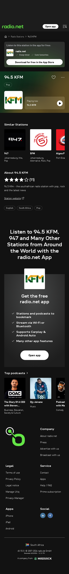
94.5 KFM (31, 105)
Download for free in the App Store (34, 62)
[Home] (5, 36)
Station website (12, 198)
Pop (8, 85)
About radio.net (48, 436)
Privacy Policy (13, 479)
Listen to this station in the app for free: (28, 45)
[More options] (63, 77)
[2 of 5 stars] (11, 179)
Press (43, 442)
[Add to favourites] (53, 77)
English (9, 208)
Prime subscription (50, 492)
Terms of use (13, 473)
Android (10, 528)
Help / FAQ (46, 485)
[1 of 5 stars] (6, 179)
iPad (8, 522)
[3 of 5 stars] (16, 179)
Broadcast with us (50, 455)
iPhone (9, 516)
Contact (44, 473)
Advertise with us (49, 449)
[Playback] (60, 103)
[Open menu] (65, 26)
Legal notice (12, 485)
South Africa (25, 208)
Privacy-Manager (15, 498)
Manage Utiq (12, 492)
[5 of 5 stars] (26, 179)
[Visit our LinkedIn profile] (42, 515)
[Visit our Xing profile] (50, 515)
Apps (43, 479)
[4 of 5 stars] (21, 179)
